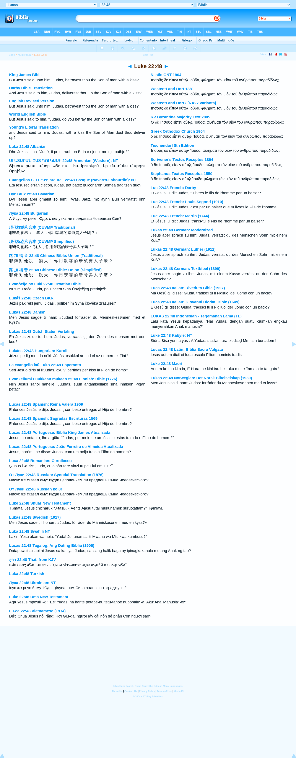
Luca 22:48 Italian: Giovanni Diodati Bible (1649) (195, 302)
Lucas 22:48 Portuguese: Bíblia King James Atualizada (59, 432)
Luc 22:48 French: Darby (173, 188)
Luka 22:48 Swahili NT (29, 531)
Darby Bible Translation (31, 88)
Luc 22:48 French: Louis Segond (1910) (187, 202)
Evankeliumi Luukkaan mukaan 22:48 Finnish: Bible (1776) (63, 379)
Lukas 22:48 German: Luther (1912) (183, 249)
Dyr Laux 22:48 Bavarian (31, 194)
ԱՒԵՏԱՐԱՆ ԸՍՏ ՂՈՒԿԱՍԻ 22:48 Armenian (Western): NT (63, 160)
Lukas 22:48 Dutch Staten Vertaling (41, 331)
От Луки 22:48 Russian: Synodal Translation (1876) (56, 475)
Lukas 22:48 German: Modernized (182, 230)
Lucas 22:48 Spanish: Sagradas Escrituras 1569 (53, 418)
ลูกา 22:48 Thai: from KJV (32, 559)
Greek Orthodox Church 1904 (178, 131)
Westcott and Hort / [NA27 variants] (183, 103)
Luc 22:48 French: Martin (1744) (180, 216)
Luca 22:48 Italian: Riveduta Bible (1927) (188, 288)
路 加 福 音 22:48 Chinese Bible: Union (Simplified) (55, 270)
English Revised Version (31, 101)
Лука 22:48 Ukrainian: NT (32, 583)
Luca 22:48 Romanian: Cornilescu (40, 461)
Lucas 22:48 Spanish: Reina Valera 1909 (46, 404)
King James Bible (25, 75)
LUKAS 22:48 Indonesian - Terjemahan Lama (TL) (196, 316)
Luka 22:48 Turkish (26, 574)
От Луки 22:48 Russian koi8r (35, 489)
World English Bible (27, 114)
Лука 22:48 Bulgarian (28, 213)
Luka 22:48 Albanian (28, 146)
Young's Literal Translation (34, 127)
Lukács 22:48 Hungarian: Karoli (38, 351)
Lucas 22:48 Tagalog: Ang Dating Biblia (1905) (51, 545)
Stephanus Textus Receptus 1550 (181, 174)
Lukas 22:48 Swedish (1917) (35, 517)
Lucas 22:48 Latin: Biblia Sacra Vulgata (187, 349)
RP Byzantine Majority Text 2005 (180, 117)
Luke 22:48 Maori (166, 363)
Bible (12, 54)
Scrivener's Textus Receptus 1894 (182, 159)
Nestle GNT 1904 (166, 75)
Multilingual (24, 54)
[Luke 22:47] (5, 354)
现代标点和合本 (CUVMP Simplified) (41, 241)
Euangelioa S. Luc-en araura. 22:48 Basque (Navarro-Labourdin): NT (72, 180)
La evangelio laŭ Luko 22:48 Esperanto (45, 365)
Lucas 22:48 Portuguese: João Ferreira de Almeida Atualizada (66, 446)
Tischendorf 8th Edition (172, 145)
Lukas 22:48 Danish (27, 312)
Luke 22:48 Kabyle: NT (171, 335)
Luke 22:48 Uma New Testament (38, 597)
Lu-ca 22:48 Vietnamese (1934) (37, 611)
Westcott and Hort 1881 (172, 89)
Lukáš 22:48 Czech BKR (31, 298)
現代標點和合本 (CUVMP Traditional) (42, 227)
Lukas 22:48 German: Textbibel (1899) (185, 268)
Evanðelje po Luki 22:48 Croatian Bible (45, 284)
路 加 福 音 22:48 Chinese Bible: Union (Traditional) (56, 255)
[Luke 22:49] (290, 354)
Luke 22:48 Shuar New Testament (40, 503)
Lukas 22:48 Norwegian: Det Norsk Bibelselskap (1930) (201, 378)
